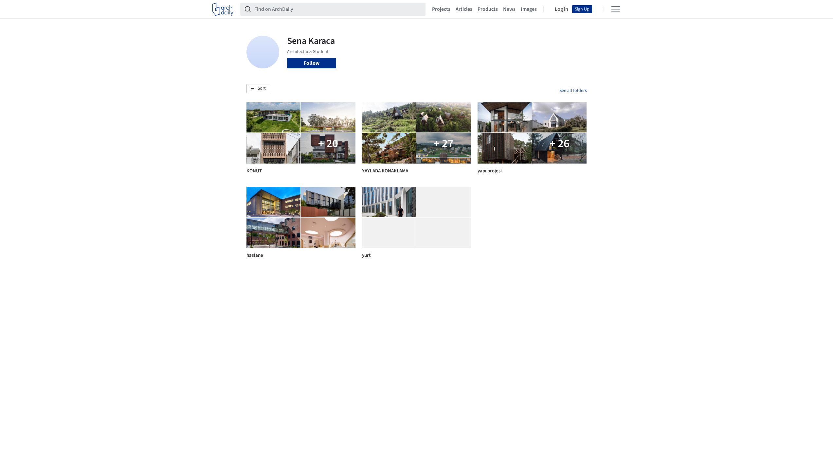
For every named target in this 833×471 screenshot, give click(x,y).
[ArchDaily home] (222, 9)
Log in (561, 9)
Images (529, 9)
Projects (441, 9)
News (509, 9)
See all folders (573, 90)
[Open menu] (615, 9)
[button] (258, 88)
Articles (464, 9)
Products (488, 9)
